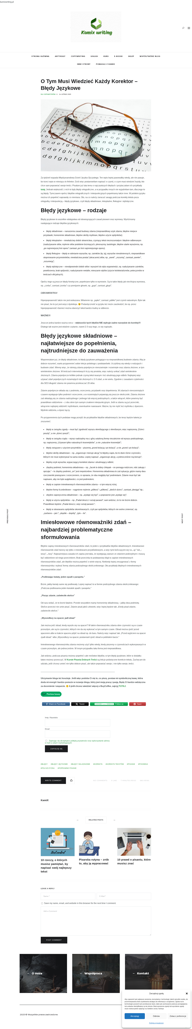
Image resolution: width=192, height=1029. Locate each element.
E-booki (118, 56)
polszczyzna (48, 768)
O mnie (37, 973)
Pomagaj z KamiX (105, 64)
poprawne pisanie (68, 768)
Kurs (106, 56)
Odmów (156, 1016)
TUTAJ (122, 686)
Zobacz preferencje (178, 1016)
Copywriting (78, 56)
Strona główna (40, 56)
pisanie (131, 764)
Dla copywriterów (48, 94)
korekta (98, 764)
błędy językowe (60, 764)
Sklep (131, 56)
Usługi (94, 56)
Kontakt (143, 973)
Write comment (53, 780)
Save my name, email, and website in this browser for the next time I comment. (80, 903)
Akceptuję (134, 1016)
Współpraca (93, 973)
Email (47, 729)
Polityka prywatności (156, 1023)
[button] (186, 993)
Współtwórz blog (150, 56)
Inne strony (84, 64)
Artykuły (60, 56)
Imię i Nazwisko (51, 717)
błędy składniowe (81, 764)
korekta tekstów (115, 764)
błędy (45, 764)
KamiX (45, 800)
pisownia (143, 764)
